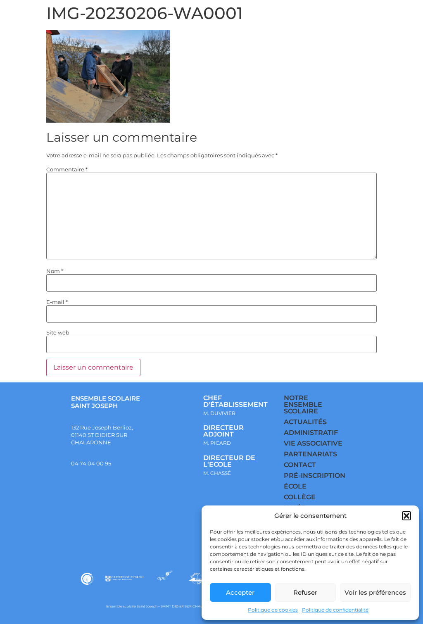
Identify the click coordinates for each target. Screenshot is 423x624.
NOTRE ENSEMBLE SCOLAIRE (303, 404)
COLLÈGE (300, 497)
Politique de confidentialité (335, 610)
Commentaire (67, 169)
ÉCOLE (295, 486)
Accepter (240, 592)
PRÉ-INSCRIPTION (314, 475)
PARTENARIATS (310, 454)
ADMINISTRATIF (311, 433)
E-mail (57, 302)
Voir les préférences (375, 592)
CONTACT (300, 465)
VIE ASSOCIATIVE (313, 443)
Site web (57, 332)
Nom (54, 271)
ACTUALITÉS (305, 422)
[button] (406, 516)
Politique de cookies (273, 610)
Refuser (305, 592)
